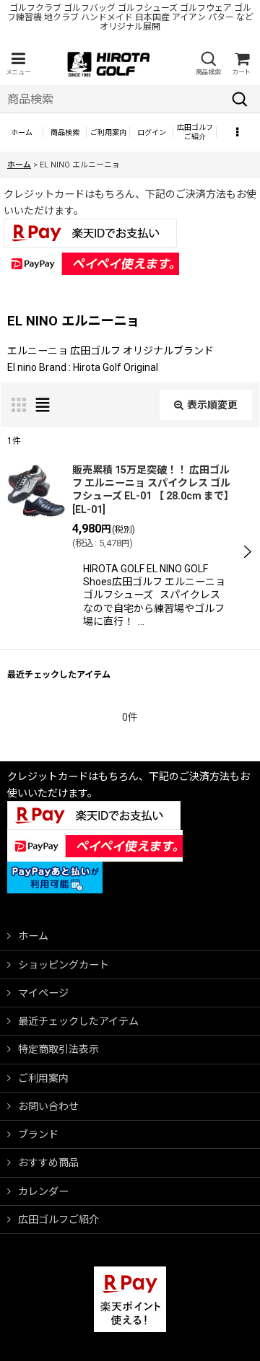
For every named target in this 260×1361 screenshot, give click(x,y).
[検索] (240, 99)
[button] (18, 64)
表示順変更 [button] (212, 405)
